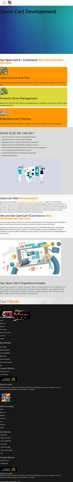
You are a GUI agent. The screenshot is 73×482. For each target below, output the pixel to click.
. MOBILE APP (3, 444)
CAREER (2, 338)
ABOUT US (2, 412)
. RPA (1, 453)
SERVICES (2, 326)
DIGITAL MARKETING (5, 353)
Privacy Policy (3, 329)
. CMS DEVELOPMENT (5, 447)
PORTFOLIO (3, 418)
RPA (1, 365)
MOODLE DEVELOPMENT (6, 362)
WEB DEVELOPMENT (5, 350)
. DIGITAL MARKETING (5, 441)
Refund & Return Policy (5, 332)
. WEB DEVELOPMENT (5, 438)
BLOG (1, 421)
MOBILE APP (3, 356)
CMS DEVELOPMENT (5, 359)
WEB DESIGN (3, 347)
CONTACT (2, 335)
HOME (1, 409)
